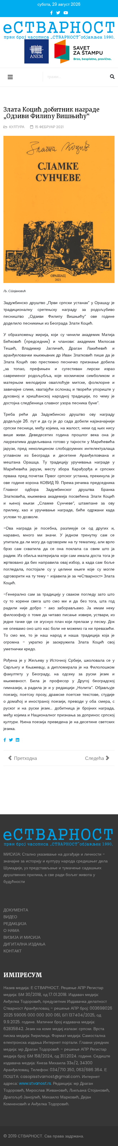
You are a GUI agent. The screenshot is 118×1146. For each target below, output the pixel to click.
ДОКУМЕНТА (15, 910)
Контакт (12, 951)
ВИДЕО (10, 917)
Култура (16, 127)
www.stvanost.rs (35, 1083)
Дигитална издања (24, 944)
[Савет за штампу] (84, 51)
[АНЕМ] (36, 51)
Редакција (14, 923)
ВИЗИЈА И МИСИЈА (21, 937)
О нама (11, 930)
